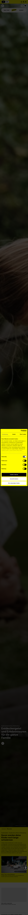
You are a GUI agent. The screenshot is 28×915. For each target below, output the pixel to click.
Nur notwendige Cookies (14, 483)
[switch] (25, 461)
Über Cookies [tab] (23, 434)
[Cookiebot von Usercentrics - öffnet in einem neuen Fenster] (21, 431)
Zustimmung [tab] (5, 434)
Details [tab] (14, 434)
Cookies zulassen (14, 474)
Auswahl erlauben (14, 478)
